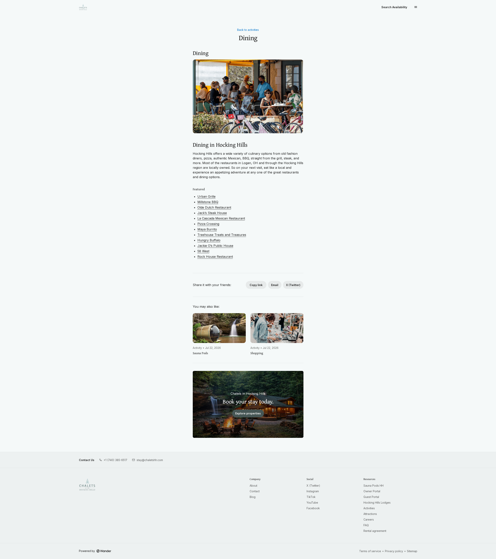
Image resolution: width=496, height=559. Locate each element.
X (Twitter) (293, 285)
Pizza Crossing (208, 224)
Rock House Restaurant (215, 257)
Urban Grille (206, 196)
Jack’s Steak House (212, 213)
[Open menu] (416, 7)
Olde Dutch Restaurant (214, 207)
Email (274, 285)
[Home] (87, 484)
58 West (203, 251)
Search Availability (394, 7)
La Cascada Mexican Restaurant (221, 218)
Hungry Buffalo (208, 240)
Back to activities (248, 29)
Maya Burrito (207, 229)
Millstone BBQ (207, 202)
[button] (113, 460)
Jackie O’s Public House (215, 246)
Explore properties (248, 413)
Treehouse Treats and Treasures (221, 235)
